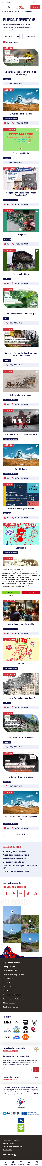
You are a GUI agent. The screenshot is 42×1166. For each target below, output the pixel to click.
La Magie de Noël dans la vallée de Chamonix (16, 871)
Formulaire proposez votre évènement (14, 858)
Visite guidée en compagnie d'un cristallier (21, 624)
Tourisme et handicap (10, 1007)
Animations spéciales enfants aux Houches (16, 855)
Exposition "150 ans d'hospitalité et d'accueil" (21, 698)
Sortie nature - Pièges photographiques (21, 777)
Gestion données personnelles (12, 1146)
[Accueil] (21, 7)
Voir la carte (8, 37)
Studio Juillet (7, 1150)
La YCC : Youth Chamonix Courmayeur (21, 114)
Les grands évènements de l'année (13, 862)
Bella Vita (21, 663)
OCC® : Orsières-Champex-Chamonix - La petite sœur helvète (21, 817)
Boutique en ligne (9, 967)
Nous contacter (8, 1154)
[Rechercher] (9, 7)
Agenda (11, 11)
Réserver (35, 7)
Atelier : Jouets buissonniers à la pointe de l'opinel (21, 313)
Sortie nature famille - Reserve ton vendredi (21, 737)
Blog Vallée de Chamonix (11, 963)
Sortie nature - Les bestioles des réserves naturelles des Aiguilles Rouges (21, 73)
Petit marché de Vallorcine (21, 153)
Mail (8, 123)
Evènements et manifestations (23, 11)
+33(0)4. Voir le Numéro (15, 84)
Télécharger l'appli (10, 1080)
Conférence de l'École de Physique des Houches (21, 508)
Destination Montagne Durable (13, 975)
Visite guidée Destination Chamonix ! (21, 395)
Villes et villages (6, 2)
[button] (19, 109)
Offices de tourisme (10, 987)
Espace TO (6, 983)
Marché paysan (21, 234)
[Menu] (4, 7)
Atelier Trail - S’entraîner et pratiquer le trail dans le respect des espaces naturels (21, 354)
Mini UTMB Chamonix (21, 469)
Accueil (4, 11)
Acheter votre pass (10, 1051)
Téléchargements (9, 1003)
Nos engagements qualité (11, 1140)
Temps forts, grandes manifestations (14, 851)
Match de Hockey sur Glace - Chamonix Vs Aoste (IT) (21, 434)
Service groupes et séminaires (13, 999)
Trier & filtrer (31, 37)
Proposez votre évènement (12, 995)
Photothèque (7, 991)
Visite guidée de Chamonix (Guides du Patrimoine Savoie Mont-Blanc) (21, 194)
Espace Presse (8, 979)
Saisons (35, 2)
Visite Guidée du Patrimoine (21, 274)
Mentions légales (8, 1143)
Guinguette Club (21, 548)
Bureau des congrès (10, 971)
